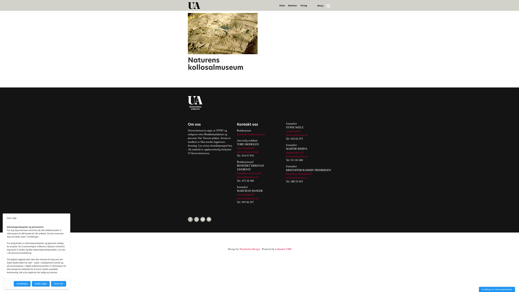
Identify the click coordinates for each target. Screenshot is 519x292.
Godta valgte (41, 284)
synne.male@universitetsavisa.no (297, 133)
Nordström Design (249, 249)
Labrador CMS (283, 249)
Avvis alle (58, 284)
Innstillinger (22, 284)
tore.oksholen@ (245, 148)
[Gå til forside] (194, 5)
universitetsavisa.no (248, 152)
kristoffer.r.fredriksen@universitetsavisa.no (299, 175)
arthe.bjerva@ (296, 152)
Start (282, 5)
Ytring (303, 5)
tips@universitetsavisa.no (251, 134)
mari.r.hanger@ (245, 194)
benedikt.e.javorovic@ (249, 173)
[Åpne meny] (328, 5)
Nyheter (292, 5)
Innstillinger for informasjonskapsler (497, 289)
